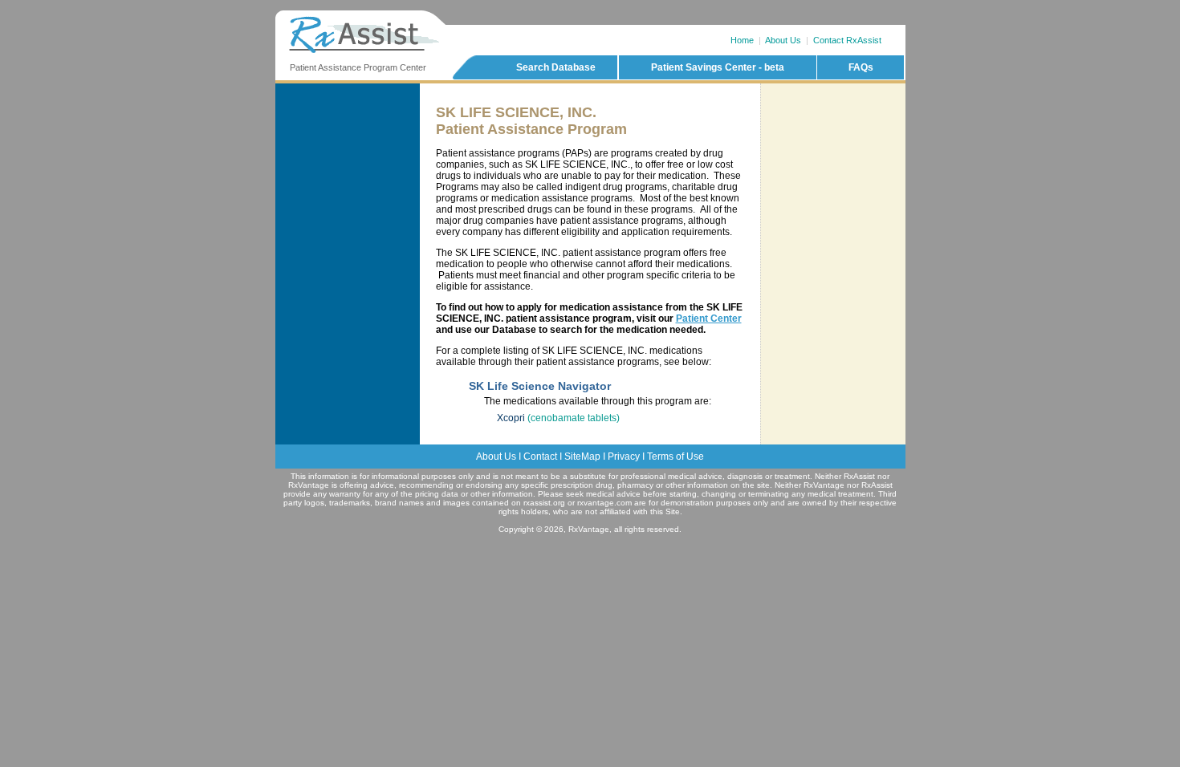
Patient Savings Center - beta (717, 67)
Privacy (624, 456)
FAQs (860, 67)
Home (742, 40)
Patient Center (709, 318)
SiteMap (582, 456)
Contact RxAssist (847, 40)
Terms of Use (675, 456)
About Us (783, 40)
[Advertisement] (833, 151)
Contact (540, 456)
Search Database (556, 67)
